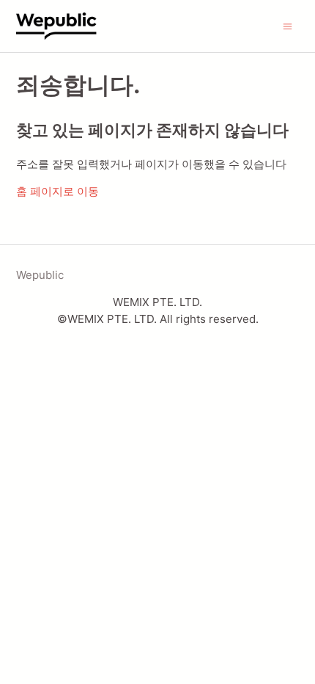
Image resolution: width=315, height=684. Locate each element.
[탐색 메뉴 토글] (287, 25)
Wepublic (40, 275)
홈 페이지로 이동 (57, 191)
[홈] (70, 26)
